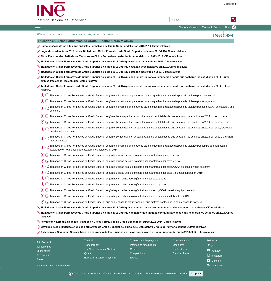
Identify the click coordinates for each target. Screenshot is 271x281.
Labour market (75, 34)
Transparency (91, 245)
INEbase (41, 34)
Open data (178, 245)
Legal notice (43, 251)
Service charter (181, 253)
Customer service (182, 240)
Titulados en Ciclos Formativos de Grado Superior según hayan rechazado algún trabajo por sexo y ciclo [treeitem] (108, 184)
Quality (88, 253)
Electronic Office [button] (211, 27)
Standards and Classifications (53, 265)
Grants (133, 249)
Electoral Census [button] (188, 27)
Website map (44, 246)
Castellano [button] (230, 4)
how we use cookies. (176, 273)
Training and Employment (144, 240)
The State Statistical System (99, 249)
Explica (134, 257)
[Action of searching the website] (233, 19)
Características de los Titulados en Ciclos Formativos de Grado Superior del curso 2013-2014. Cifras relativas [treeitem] (105, 46)
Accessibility (44, 255)
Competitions (137, 253)
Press (40, 259)
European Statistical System (100, 257)
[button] (229, 27)
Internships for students (143, 245)
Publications (180, 249)
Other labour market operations (63, 34)
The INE (88, 240)
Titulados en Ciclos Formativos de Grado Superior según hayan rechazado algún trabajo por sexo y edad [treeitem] (108, 178)
